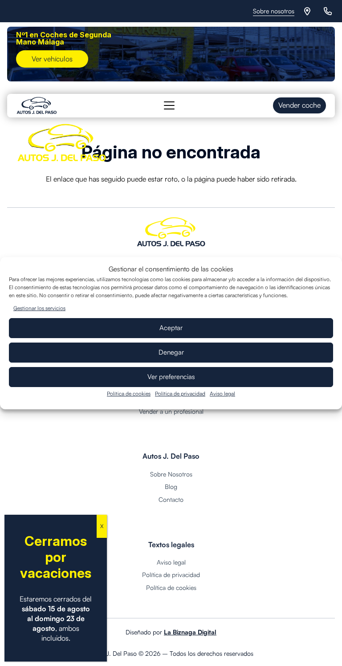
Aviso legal (222, 393)
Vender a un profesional (171, 411)
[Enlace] (309, 11)
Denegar (171, 352)
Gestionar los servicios (39, 308)
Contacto (171, 499)
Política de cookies (129, 393)
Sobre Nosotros (171, 474)
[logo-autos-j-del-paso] (36, 105)
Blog (171, 486)
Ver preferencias (171, 376)
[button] (170, 105)
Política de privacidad (180, 393)
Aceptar (171, 327)
